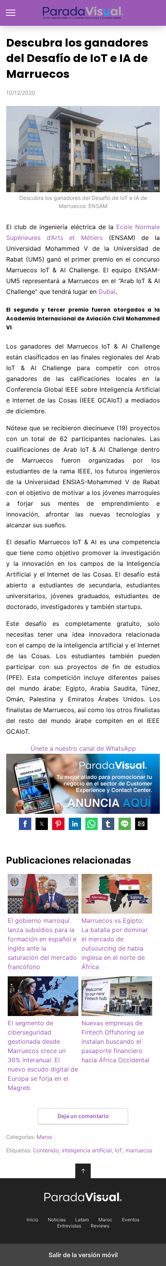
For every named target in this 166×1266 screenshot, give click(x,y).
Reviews (100, 1226)
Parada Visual (83, 13)
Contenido (46, 1150)
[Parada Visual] (83, 1197)
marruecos (138, 1150)
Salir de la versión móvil (83, 1255)
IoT (118, 1150)
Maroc (45, 1137)
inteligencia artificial (87, 1150)
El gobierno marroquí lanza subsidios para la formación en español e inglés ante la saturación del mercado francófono (42, 944)
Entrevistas (69, 1226)
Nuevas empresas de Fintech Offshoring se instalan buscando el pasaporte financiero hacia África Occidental (115, 1041)
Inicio (32, 1219)
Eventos (130, 1219)
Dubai (106, 291)
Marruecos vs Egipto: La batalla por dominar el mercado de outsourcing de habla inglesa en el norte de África (114, 944)
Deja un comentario (83, 1116)
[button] (25, 824)
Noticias (57, 1219)
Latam (82, 1219)
